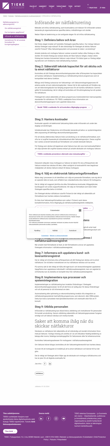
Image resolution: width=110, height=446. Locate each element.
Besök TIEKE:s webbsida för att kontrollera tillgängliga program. (62, 107)
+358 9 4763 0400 (52, 437)
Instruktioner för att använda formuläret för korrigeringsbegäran (15, 42)
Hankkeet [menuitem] (43, 6)
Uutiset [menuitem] (77, 6)
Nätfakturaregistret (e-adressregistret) (11, 23)
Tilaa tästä (9, 431)
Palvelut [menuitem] (33, 6)
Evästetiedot (45, 235)
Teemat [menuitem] (51, 6)
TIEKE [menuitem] (70, 6)
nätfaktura (39, 373)
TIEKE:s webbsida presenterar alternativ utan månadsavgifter (61, 154)
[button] (80, 210)
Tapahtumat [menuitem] (61, 6)
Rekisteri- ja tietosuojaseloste (71, 437)
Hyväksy (37, 231)
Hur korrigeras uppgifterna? (14, 32)
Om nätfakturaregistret (13, 28)
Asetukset (72, 231)
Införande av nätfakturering (14, 36)
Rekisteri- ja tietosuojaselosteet (59, 235)
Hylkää (55, 231)
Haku (102, 8)
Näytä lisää (92, 8)
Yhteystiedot (61, 440)
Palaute (53, 440)
